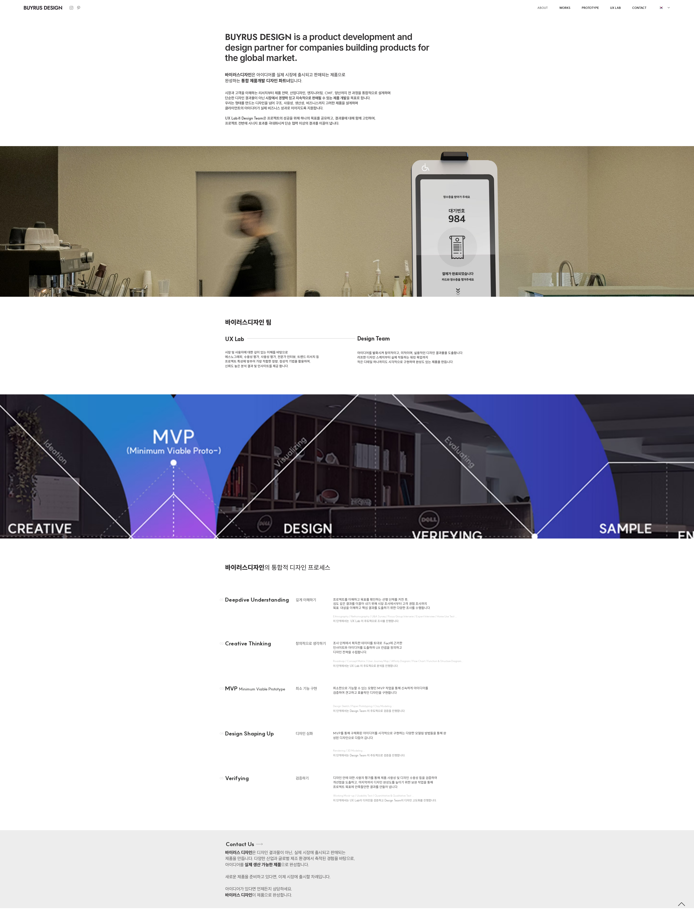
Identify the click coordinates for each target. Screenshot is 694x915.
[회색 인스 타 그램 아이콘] (71, 7)
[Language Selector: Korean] (664, 8)
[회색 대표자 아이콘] (78, 7)
